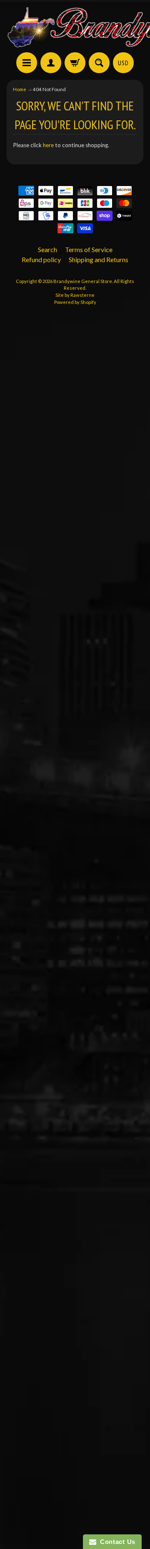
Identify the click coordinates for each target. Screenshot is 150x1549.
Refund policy (41, 259)
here (48, 145)
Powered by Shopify (75, 302)
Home (19, 89)
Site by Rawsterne (75, 295)
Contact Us (115, 1541)
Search (47, 249)
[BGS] (26, 62)
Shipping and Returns (98, 259)
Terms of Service (88, 249)
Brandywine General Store (82, 281)
